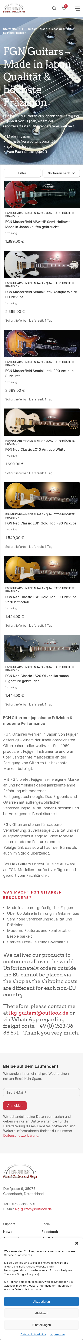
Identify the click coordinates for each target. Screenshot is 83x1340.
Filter (22, 173)
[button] (76, 1243)
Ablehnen (41, 1313)
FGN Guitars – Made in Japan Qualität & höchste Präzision (40, 214)
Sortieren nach (59, 173)
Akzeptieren (41, 1301)
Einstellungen (41, 1325)
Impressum (57, 1334)
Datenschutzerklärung (34, 1334)
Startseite (10, 29)
